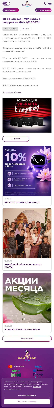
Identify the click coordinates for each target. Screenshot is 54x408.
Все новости (27, 338)
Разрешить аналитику (27, 402)
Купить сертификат (43, 10)
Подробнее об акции (12, 92)
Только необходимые (27, 396)
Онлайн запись (10, 10)
